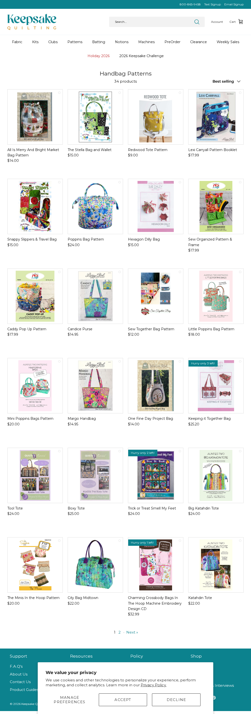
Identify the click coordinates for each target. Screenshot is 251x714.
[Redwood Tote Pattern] (155, 116)
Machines (146, 42)
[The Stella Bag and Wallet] (95, 116)
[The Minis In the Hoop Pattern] (35, 564)
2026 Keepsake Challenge (141, 56)
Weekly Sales (228, 42)
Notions (121, 42)
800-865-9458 (190, 4)
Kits (35, 42)
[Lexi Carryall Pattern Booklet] (215, 116)
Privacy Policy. (153, 685)
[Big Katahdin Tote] (215, 475)
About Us (18, 674)
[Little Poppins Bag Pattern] (215, 296)
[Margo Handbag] (95, 385)
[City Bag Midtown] (95, 564)
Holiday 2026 (99, 56)
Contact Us (20, 681)
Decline (176, 699)
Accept (122, 699)
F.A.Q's (16, 666)
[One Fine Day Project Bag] (155, 385)
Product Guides (24, 689)
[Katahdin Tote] (215, 564)
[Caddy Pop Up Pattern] (35, 296)
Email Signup (234, 4)
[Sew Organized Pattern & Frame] (215, 206)
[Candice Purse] (95, 296)
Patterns (74, 42)
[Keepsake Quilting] (31, 22)
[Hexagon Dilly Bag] (155, 206)
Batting (98, 42)
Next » (132, 632)
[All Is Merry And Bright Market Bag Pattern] (35, 116)
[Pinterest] (214, 698)
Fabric (17, 42)
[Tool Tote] (35, 475)
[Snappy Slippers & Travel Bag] (35, 206)
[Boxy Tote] (95, 475)
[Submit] (197, 22)
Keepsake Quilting (34, 704)
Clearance (198, 42)
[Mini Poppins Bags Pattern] (35, 385)
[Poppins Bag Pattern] (95, 206)
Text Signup (212, 4)
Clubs (53, 42)
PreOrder (172, 42)
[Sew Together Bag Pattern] (155, 296)
